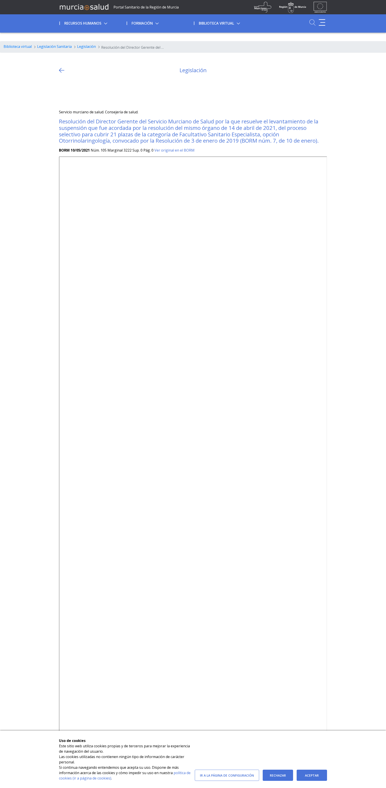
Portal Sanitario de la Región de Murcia (146, 7)
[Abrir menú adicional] (322, 22)
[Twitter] (62, 91)
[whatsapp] (79, 91)
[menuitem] (92, 22)
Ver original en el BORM (174, 150)
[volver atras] (61, 70)
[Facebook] (71, 91)
